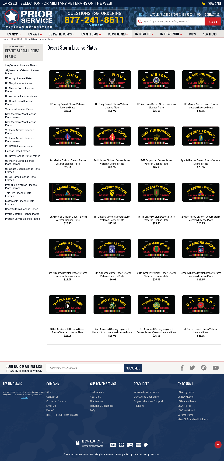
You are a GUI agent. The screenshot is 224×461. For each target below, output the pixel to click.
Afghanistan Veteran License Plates (22, 72)
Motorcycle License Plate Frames (19, 202)
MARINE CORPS (60, 33)
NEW (210, 33)
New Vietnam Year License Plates (20, 123)
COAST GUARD (117, 33)
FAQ (199, 14)
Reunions (139, 405)
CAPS (192, 33)
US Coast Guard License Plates (19, 103)
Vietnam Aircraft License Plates (19, 132)
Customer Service (56, 401)
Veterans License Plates (19, 109)
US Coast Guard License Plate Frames (22, 170)
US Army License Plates (19, 78)
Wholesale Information (146, 392)
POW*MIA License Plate (19, 146)
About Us (51, 392)
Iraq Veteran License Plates (21, 65)
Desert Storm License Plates (21, 209)
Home (5, 39)
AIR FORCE (90, 33)
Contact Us (52, 396)
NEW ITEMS (16, 39)
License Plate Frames (17, 151)
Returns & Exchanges (102, 405)
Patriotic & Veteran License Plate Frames (21, 186)
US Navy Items (186, 396)
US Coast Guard (186, 410)
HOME (142, 14)
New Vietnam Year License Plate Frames (20, 115)
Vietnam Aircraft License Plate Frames (19, 140)
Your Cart (95, 396)
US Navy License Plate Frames (22, 156)
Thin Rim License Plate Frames (18, 194)
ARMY (13, 33)
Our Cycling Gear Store (146, 396)
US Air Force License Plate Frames (20, 178)
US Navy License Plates (18, 83)
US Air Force (184, 405)
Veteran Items (185, 415)
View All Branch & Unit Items (193, 419)
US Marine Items (187, 401)
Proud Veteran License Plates (22, 213)
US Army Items (186, 392)
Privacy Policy (123, 454)
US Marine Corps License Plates (19, 90)
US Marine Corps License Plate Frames (19, 162)
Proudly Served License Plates (22, 218)
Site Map (154, 454)
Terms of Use (140, 454)
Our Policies (96, 401)
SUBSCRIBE (133, 368)
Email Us (51, 405)
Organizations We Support (148, 401)
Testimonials (97, 392)
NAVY (34, 33)
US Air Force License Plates (21, 96)
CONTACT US (212, 14)
